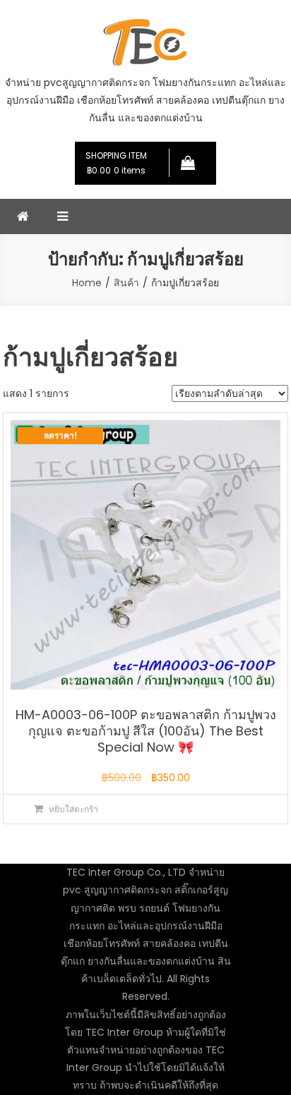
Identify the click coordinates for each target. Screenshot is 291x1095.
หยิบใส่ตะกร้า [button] (73, 809)
